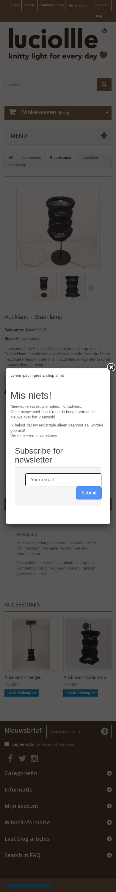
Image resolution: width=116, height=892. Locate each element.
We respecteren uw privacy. (34, 436)
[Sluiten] (111, 367)
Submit (89, 493)
